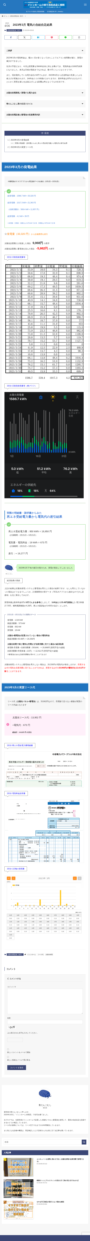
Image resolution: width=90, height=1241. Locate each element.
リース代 (40, 954)
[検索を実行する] (84, 1142)
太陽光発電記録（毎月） (14, 30)
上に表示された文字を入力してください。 (22, 1033)
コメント (11, 987)
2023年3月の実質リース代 (22, 147)
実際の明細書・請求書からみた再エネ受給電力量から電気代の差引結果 (41, 143)
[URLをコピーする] (79, 37)
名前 (9, 1018)
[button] (10, 37)
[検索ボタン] (4, 4)
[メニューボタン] (85, 4)
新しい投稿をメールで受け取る (18, 1060)
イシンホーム (31, 954)
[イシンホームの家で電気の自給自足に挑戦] (45, 4)
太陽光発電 (49, 954)
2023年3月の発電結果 (20, 140)
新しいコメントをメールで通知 (18, 1052)
